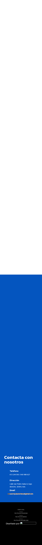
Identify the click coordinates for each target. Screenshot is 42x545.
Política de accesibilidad (21, 520)
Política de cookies (21, 516)
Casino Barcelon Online (13, 266)
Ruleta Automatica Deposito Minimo (18, 226)
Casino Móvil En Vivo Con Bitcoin (16, 108)
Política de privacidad (21, 513)
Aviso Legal (21, 509)
